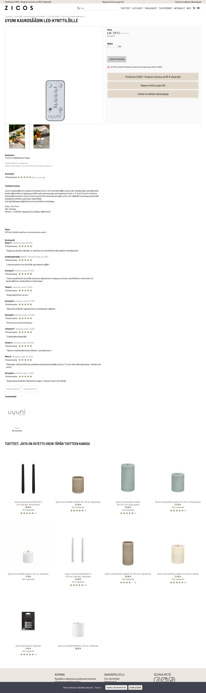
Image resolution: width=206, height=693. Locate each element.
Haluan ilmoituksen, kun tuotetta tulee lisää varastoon (28, 165)
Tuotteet (126, 8)
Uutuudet (137, 8)
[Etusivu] (19, 9)
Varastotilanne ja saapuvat (16, 163)
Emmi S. (23, 256)
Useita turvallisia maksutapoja (188, 1)
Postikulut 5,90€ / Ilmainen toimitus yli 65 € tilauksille (28, 1)
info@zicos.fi (110, 681)
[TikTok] (172, 680)
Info (189, 8)
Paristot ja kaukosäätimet (73, 16)
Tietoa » (97, 687)
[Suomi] (199, 8)
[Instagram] (164, 680)
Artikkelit (179, 8)
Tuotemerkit (165, 8)
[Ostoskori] (194, 8)
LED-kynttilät (54, 16)
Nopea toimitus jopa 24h (113, 1)
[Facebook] (157, 680)
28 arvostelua (38, 177)
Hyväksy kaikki (135, 687)
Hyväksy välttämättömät (116, 687)
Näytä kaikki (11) (13, 389)
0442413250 (114, 678)
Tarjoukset (151, 8)
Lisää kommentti (30, 389)
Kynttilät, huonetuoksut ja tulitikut (31, 16)
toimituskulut (125, 33)
